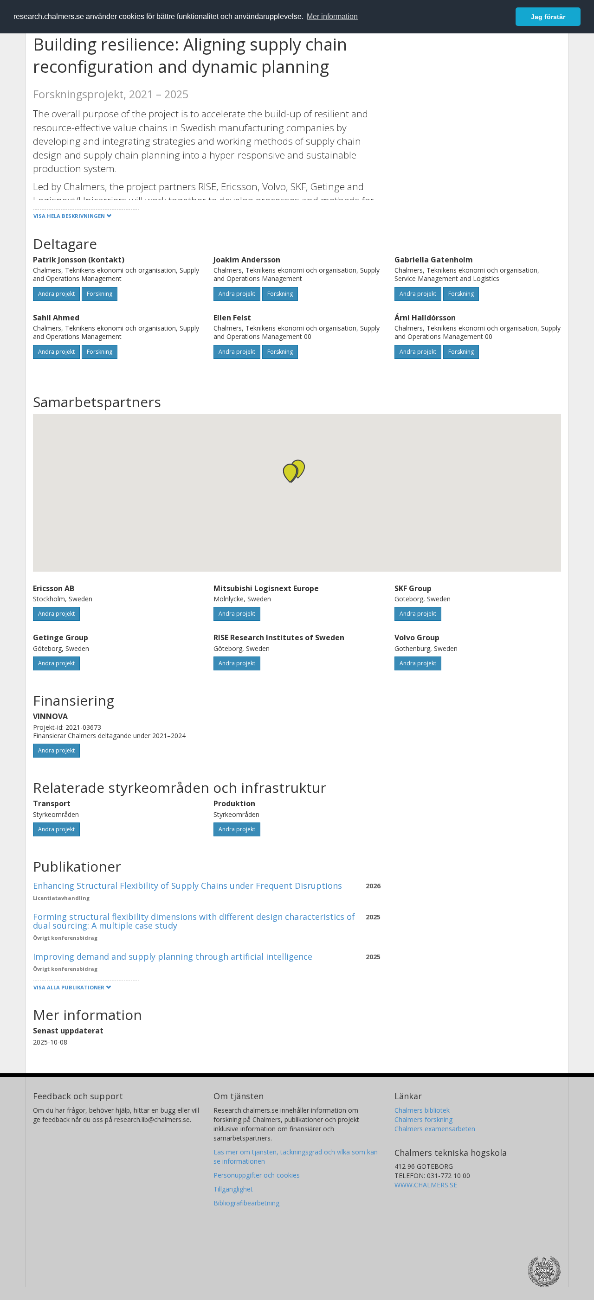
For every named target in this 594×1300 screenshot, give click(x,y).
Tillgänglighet (233, 1189)
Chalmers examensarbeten (434, 1128)
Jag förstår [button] (548, 16)
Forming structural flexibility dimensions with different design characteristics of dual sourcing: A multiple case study (194, 921)
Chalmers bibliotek (422, 1110)
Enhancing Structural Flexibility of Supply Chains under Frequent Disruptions (187, 885)
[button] (290, 473)
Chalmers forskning (423, 1119)
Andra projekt (56, 294)
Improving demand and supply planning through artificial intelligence (172, 956)
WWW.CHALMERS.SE (425, 1184)
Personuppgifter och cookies (256, 1175)
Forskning (99, 294)
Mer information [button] (332, 16)
